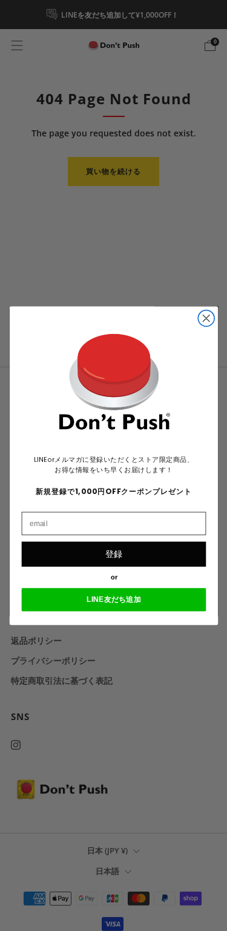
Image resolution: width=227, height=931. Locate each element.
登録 (113, 553)
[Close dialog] (206, 318)
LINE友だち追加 (114, 599)
